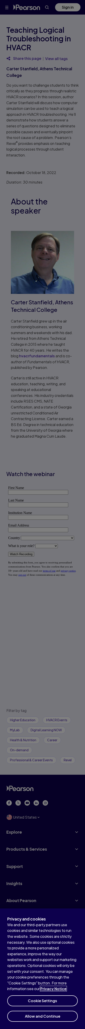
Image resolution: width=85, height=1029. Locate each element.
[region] (42, 968)
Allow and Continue (42, 1016)
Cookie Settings (42, 1000)
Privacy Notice (53, 988)
